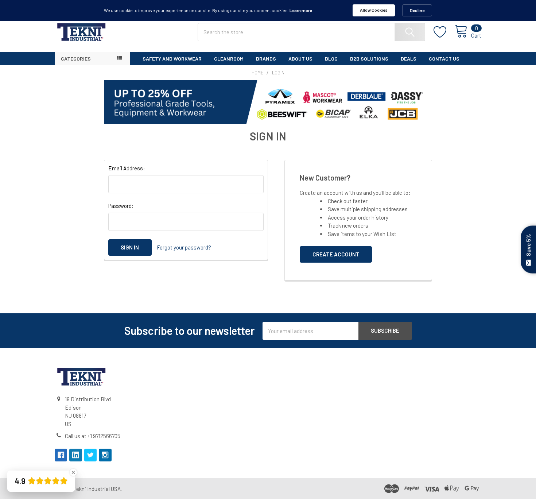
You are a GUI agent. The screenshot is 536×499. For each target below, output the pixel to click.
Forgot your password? (184, 247)
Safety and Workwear (172, 58)
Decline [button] (417, 10)
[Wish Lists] (444, 32)
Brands (266, 58)
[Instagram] (105, 455)
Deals (408, 58)
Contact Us (444, 58)
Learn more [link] (301, 10)
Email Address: (126, 168)
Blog (331, 58)
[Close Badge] (73, 472)
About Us (300, 58)
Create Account (336, 254)
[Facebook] (61, 455)
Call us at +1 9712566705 (92, 436)
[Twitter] (90, 455)
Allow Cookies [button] (374, 9)
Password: (121, 205)
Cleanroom (229, 58)
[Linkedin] (75, 455)
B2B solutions (369, 58)
